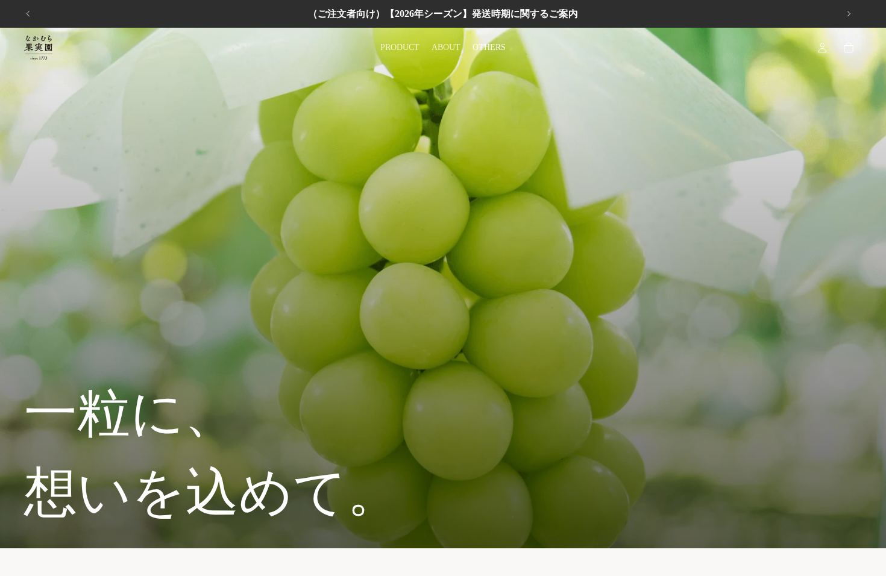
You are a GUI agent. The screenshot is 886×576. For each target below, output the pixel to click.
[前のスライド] (28, 14)
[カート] (848, 47)
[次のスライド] (848, 14)
